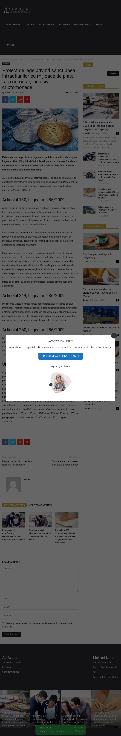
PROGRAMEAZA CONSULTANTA (61, 356)
